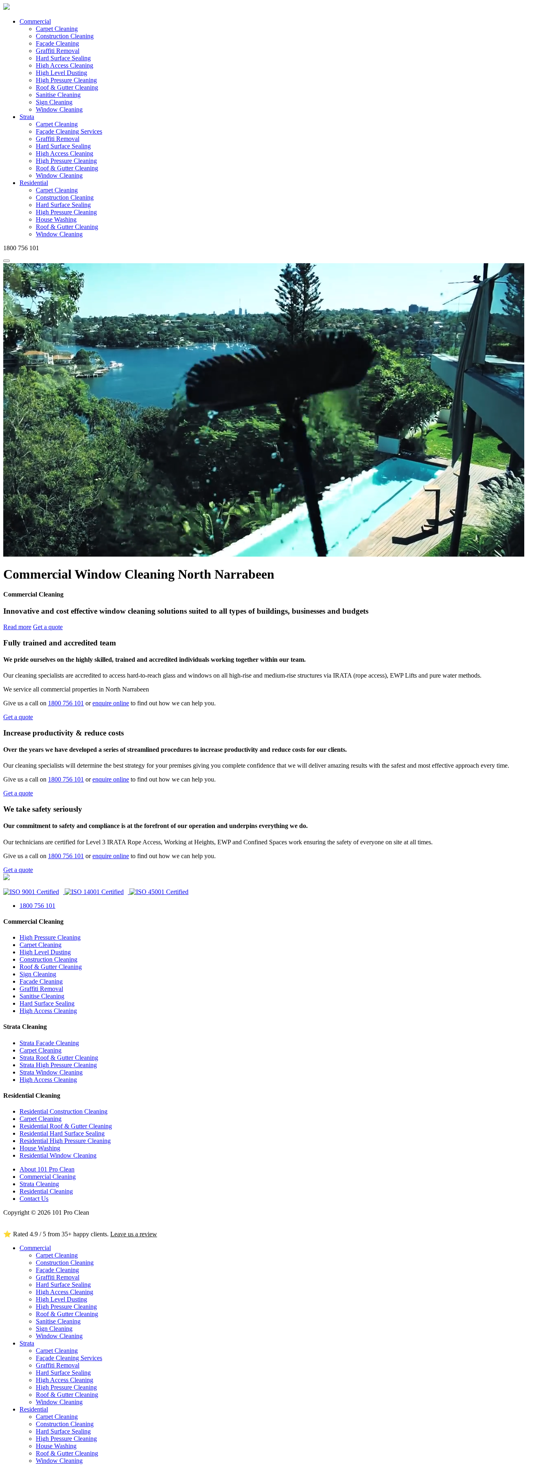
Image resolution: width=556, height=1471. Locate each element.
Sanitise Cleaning (58, 94)
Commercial (35, 21)
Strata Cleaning (39, 1183)
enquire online (110, 703)
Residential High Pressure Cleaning (65, 1140)
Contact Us (34, 1198)
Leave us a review (133, 1234)
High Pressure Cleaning (66, 80)
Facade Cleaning (41, 981)
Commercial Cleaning (48, 1176)
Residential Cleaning (46, 1191)
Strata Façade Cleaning (49, 1042)
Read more (17, 626)
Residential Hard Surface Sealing (62, 1133)
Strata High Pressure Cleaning (58, 1064)
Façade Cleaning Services (69, 131)
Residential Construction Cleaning (63, 1111)
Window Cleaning (59, 109)
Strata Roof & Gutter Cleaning (59, 1057)
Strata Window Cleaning (51, 1072)
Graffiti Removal (57, 50)
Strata (27, 116)
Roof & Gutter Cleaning (67, 87)
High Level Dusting (61, 72)
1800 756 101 (66, 703)
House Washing (56, 219)
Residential (34, 182)
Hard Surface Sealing (63, 58)
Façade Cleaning (57, 43)
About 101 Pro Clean (47, 1169)
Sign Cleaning (54, 102)
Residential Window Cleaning (58, 1155)
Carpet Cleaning (57, 28)
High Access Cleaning (64, 65)
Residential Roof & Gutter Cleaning (66, 1126)
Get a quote (48, 626)
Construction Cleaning (65, 36)
